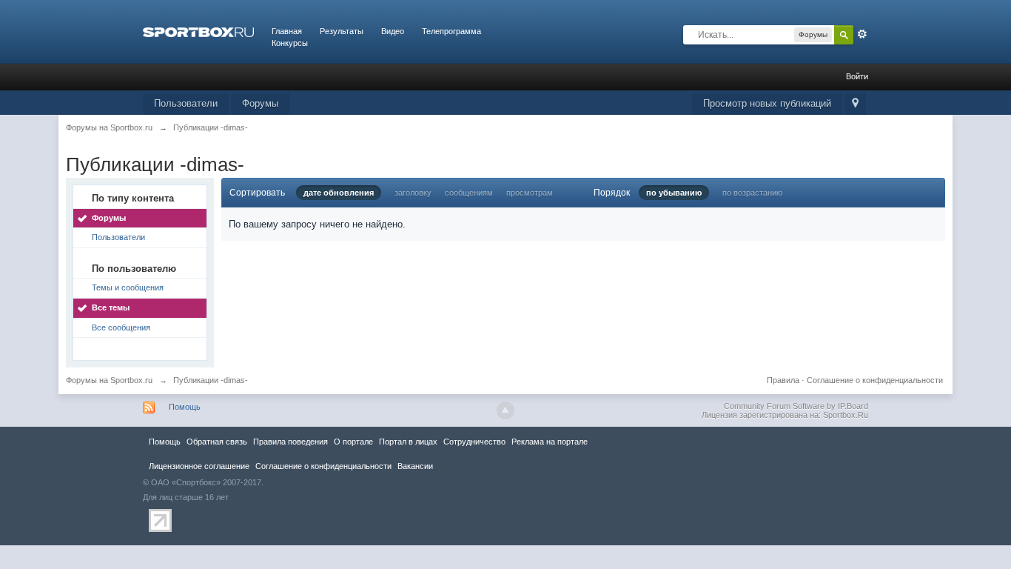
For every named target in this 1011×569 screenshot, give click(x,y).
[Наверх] (505, 410)
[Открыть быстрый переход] (855, 104)
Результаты (341, 31)
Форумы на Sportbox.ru (109, 380)
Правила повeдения (290, 441)
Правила (783, 380)
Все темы (111, 307)
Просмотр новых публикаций (767, 103)
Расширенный (862, 34)
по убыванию (674, 192)
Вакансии (415, 466)
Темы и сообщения (128, 287)
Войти (857, 76)
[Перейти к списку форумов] (198, 31)
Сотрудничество (474, 441)
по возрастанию (752, 192)
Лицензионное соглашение (199, 466)
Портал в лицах (408, 441)
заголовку (412, 192)
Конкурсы (290, 43)
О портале (353, 441)
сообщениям (469, 192)
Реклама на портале (549, 441)
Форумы (260, 103)
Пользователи (186, 103)
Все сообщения (121, 327)
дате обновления (338, 192)
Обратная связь (217, 441)
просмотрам (529, 192)
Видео (392, 31)
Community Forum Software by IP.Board (796, 406)
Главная (287, 31)
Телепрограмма (451, 31)
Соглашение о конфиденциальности (875, 380)
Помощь (185, 406)
